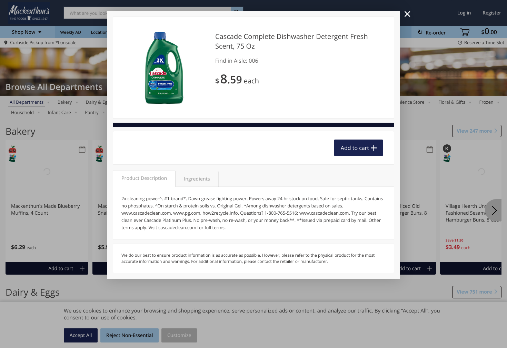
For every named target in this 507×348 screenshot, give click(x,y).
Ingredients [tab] (197, 179)
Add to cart (355, 148)
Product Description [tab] (144, 178)
